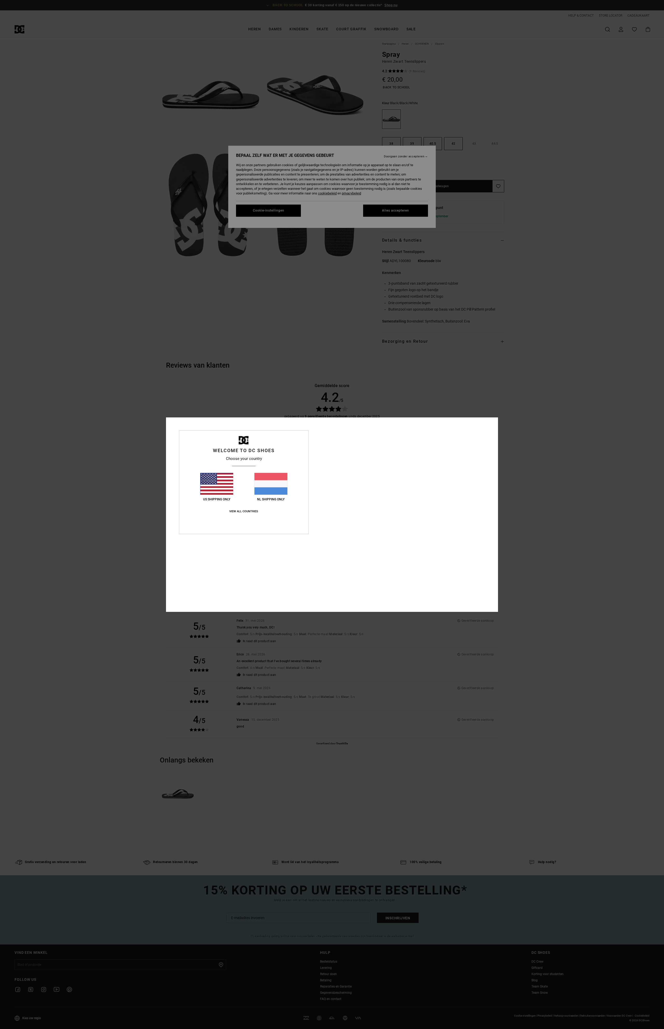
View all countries (243, 511)
